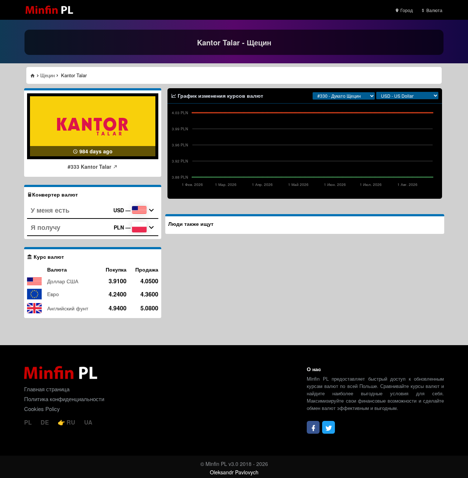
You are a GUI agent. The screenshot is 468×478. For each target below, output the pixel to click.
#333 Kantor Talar (90, 166)
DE (45, 422)
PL (28, 422)
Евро (53, 294)
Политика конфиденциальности (64, 399)
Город (406, 10)
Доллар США (62, 281)
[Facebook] (313, 427)
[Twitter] (328, 427)
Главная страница (46, 389)
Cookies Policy (42, 408)
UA (88, 422)
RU (71, 422)
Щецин (47, 75)
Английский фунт (67, 308)
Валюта (433, 10)
